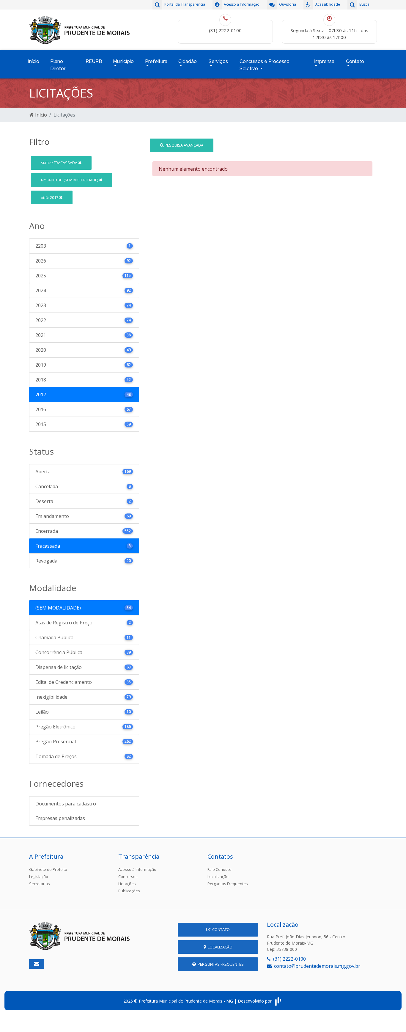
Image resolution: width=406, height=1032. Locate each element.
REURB (94, 61)
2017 (50, 197)
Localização (218, 876)
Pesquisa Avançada (183, 145)
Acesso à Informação (137, 869)
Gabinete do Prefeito (48, 869)
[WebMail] (36, 964)
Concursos (128, 876)
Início (33, 61)
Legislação (38, 876)
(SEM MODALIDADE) (70, 180)
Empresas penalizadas (60, 818)
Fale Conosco (219, 869)
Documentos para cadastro (65, 803)
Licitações (127, 883)
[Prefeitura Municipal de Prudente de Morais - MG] (79, 29)
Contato (220, 929)
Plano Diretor (57, 65)
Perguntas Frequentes (227, 883)
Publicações (129, 890)
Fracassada (59, 162)
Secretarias (39, 883)
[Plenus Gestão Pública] (278, 1001)
